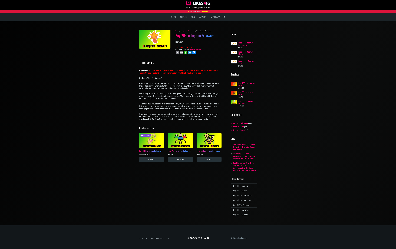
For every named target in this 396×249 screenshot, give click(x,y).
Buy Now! (151, 159)
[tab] (148, 63)
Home (177, 31)
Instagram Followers (186, 31)
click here (205, 11)
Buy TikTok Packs (240, 215)
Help (168, 238)
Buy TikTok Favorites (242, 200)
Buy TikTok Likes (240, 191)
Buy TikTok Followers (242, 205)
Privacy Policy (143, 238)
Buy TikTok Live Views (242, 195)
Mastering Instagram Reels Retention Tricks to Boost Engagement (244, 146)
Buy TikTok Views (240, 186)
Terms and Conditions (157, 238)
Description (148, 63)
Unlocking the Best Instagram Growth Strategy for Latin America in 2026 (244, 156)
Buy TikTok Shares (241, 210)
